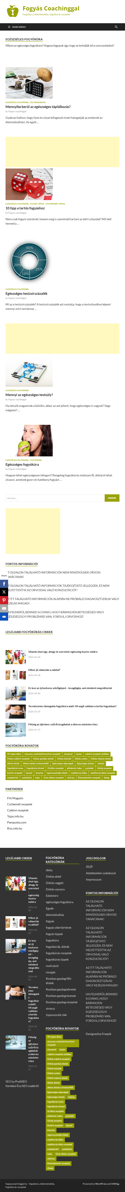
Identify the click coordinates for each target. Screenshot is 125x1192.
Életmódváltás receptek (89, 777)
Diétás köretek (64, 758)
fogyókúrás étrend (35, 768)
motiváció (52, 966)
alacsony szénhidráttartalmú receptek (42, 754)
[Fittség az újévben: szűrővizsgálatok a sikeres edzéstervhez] (16, 725)
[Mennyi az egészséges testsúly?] (62, 371)
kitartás (39, 773)
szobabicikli (12, 777)
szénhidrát (27, 777)
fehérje (100, 763)
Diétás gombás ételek (43, 758)
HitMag (115, 1183)
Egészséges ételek (85, 763)
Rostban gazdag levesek (61, 996)
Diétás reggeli (54, 883)
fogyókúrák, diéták (57, 946)
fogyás (50, 921)
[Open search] (116, 27)
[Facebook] (4, 584)
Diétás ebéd (53, 876)
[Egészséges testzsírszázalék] (62, 261)
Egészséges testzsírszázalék (27, 293)
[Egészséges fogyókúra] (62, 440)
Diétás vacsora (55, 889)
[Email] (4, 608)
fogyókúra (36, 460)
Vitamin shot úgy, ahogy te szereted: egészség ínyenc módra (62, 651)
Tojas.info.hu (15, 816)
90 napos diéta (14, 754)
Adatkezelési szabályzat (101, 873)
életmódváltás (38, 102)
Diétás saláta (81, 758)
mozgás (51, 972)
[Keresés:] (62, 498)
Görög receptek (104, 768)
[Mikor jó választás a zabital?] (16, 670)
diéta (49, 870)
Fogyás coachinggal (17, 111)
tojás (37, 777)
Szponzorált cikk (56, 1015)
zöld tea (71, 777)
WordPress (101, 1183)
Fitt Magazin (15, 798)
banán (79, 754)
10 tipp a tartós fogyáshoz (25, 208)
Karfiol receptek (14, 773)
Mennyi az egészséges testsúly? (29, 395)
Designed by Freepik (98, 1034)
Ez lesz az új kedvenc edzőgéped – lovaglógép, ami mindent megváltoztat (70, 687)
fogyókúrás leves (15, 768)
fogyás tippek (37, 204)
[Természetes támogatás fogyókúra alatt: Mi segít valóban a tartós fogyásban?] (16, 706)
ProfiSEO (21, 1081)
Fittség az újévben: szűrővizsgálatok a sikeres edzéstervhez (63, 724)
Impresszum (94, 879)
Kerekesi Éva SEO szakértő (22, 1086)
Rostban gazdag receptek (61, 1002)
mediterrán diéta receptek (102, 773)
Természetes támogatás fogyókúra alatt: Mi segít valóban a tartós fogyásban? (72, 706)
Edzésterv (52, 895)
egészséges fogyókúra (17, 102)
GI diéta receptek (55, 768)
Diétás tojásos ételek (101, 758)
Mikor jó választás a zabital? (44, 669)
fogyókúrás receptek (59, 953)
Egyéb (50, 908)
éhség (106, 777)
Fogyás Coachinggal (51, 8)
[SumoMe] (4, 616)
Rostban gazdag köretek (61, 989)
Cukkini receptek (17, 810)
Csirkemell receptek (19, 804)
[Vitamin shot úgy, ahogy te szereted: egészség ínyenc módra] (16, 652)
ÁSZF (89, 866)
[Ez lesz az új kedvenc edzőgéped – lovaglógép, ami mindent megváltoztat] (16, 688)
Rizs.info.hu (14, 828)
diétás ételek (13, 763)
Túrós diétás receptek (53, 777)
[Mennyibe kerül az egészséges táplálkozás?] (62, 83)
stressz (50, 1008)
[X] (4, 592)
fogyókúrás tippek (55, 204)
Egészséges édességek (62, 763)
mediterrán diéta (79, 773)
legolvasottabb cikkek (57, 773)
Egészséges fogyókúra (22, 464)
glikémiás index (74, 768)
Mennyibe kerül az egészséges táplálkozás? (38, 107)
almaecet (68, 754)
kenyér (29, 773)
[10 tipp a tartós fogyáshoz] (62, 184)
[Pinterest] (4, 600)
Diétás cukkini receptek (18, 758)
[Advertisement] (62, 152)
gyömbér (89, 768)
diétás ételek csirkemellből (36, 763)
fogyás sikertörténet (58, 927)
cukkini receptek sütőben (97, 754)
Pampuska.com (16, 822)
